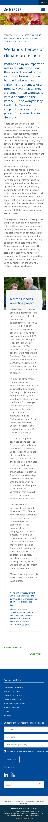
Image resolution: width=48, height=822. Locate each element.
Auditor (7, 715)
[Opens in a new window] (7, 776)
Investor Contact (12, 691)
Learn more (28, 818)
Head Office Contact (13, 687)
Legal (6, 711)
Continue (18, 818)
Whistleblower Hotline (15, 703)
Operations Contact (13, 695)
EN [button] (42, 3)
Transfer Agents (12, 707)
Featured (21, 38)
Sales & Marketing (12, 699)
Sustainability (20, 42)
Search (40, 784)
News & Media (14, 647)
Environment (10, 38)
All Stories (26, 35)
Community (37, 35)
